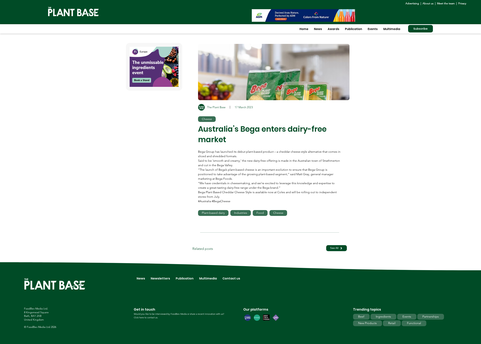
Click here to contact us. (146, 317)
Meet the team (446, 3)
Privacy (462, 3)
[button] (318, 29)
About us (428, 3)
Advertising (412, 3)
